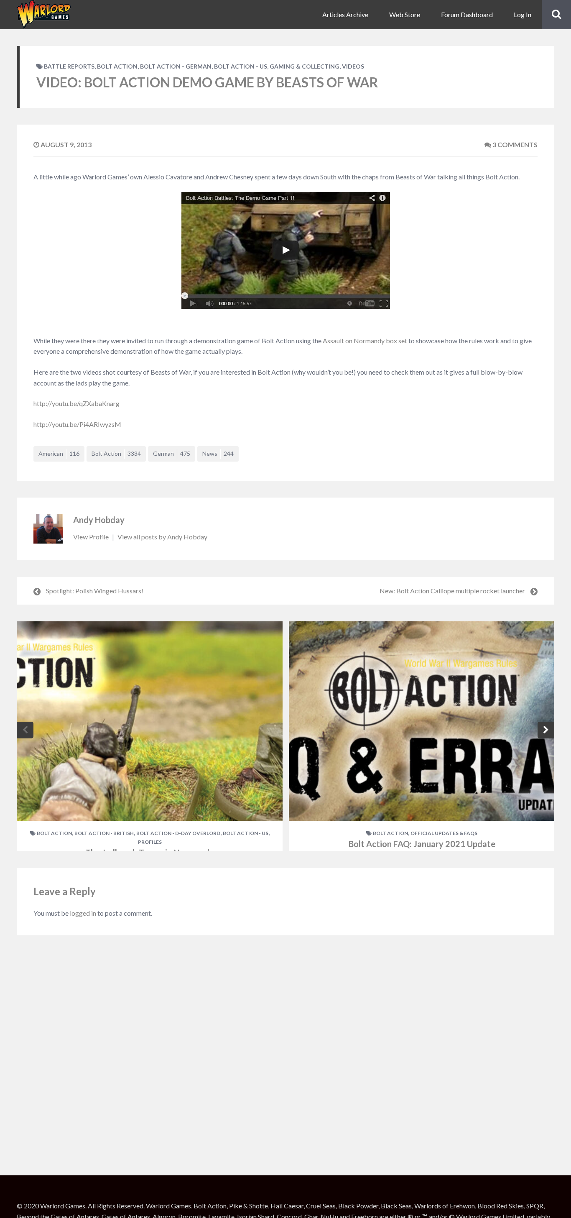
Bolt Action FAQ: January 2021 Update (422, 844)
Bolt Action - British (104, 833)
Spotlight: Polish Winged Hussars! (94, 591)
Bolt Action (117, 66)
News (218, 453)
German (171, 453)
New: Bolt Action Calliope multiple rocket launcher (452, 591)
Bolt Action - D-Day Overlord (178, 833)
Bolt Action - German (176, 66)
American (58, 453)
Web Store (404, 14)
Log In (522, 14)
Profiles (150, 842)
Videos (353, 66)
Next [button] (546, 730)
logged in (83, 913)
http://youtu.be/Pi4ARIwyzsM (77, 424)
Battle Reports (69, 66)
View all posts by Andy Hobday (162, 537)
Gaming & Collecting (304, 66)
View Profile (91, 537)
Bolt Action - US (240, 66)
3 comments (514, 144)
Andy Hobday (99, 520)
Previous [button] (25, 730)
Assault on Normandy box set (365, 341)
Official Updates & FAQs (443, 833)
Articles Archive (345, 14)
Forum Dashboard (467, 14)
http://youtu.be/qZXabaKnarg (76, 403)
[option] (150, 736)
